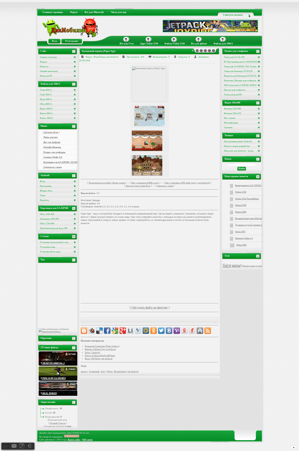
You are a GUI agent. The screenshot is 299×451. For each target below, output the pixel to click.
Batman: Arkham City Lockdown (100, 349)
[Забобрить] (91, 330)
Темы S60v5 (46, 90)
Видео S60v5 (46, 108)
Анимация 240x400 (49, 219)
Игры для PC (46, 76)
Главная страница (48, 57)
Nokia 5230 (240, 192)
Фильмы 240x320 (232, 113)
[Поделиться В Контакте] (169, 330)
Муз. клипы (229, 118)
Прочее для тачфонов (234, 90)
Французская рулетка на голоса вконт (260, 266)
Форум (43, 61)
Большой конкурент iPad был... (250, 218)
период (84, 371)
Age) (103, 371)
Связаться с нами (165, 186)
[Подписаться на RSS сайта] (207, 330)
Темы (42, 195)
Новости (44, 66)
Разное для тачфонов (54, 152)
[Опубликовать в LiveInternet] (130, 330)
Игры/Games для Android (106, 57)
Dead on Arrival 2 (53, 363)
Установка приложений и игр (54, 242)
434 (142, 57)
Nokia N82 (241, 245)
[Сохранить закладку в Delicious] (99, 330)
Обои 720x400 (47, 223)
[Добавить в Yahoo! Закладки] (177, 330)
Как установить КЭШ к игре (145, 183)
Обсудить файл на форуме (149, 307)
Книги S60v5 (46, 113)
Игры (42, 181)
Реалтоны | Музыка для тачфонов (240, 80)
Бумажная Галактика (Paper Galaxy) (102, 346)
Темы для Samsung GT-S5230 (238, 71)
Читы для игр (50, 137)
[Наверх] (200, 330)
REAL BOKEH (49, 393)
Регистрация (71, 41)
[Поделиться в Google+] (122, 330)
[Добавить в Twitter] (161, 330)
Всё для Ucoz (127, 43)
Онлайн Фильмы (52, 147)
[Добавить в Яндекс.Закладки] (184, 330)
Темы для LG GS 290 (234, 57)
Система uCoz (51, 132)
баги (227, 265)
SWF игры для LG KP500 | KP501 (240, 85)
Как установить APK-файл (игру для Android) (187, 183)
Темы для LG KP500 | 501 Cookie (240, 66)
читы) (236, 265)
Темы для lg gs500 (233, 94)
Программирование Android (238, 141)
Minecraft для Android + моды (238, 151)
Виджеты (44, 200)
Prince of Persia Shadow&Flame (100, 355)
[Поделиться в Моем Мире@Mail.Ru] (146, 330)
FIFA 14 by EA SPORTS (54, 378)
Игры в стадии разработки (237, 146)
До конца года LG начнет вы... (250, 225)
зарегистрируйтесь (51, 331)
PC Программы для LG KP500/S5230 (242, 61)
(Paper (110, 371)
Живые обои (46, 190)
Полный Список (57, 423)
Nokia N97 (240, 231)
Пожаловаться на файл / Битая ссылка (107, 183)
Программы (45, 186)
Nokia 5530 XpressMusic (247, 198)
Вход (54, 41)
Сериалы (228, 127)
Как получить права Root (138, 186)
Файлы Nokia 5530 (174, 43)
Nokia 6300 (240, 212)
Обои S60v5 (46, 104)
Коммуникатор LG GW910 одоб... (251, 185)
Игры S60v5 (46, 99)
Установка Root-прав (50, 251)
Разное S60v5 (46, 118)
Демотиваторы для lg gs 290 (54, 228)
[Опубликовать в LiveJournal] (138, 330)
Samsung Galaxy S (244, 238)
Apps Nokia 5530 (149, 43)
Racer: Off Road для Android (98, 358)
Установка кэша (47, 247)
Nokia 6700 (240, 205)
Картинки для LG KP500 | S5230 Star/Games (59, 162)
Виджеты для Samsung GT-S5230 (240, 76)
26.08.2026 (84, 60)
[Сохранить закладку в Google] (115, 330)
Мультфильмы (231, 122)
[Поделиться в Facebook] (107, 330)
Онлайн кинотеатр (49, 71)
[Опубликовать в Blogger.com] (84, 330)
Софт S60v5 (46, 94)
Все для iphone (199, 43)
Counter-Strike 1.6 (53, 157)
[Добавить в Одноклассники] (153, 330)
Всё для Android (52, 142)
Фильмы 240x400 (232, 108)
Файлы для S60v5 (223, 43)
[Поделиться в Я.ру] (192, 330)
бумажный (94, 371)
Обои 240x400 (47, 214)
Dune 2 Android (92, 352)
